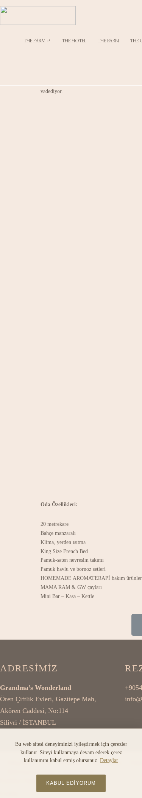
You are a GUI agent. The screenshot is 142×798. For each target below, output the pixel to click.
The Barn (108, 40)
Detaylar (109, 760)
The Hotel (74, 40)
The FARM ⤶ (37, 40)
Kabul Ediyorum (71, 783)
